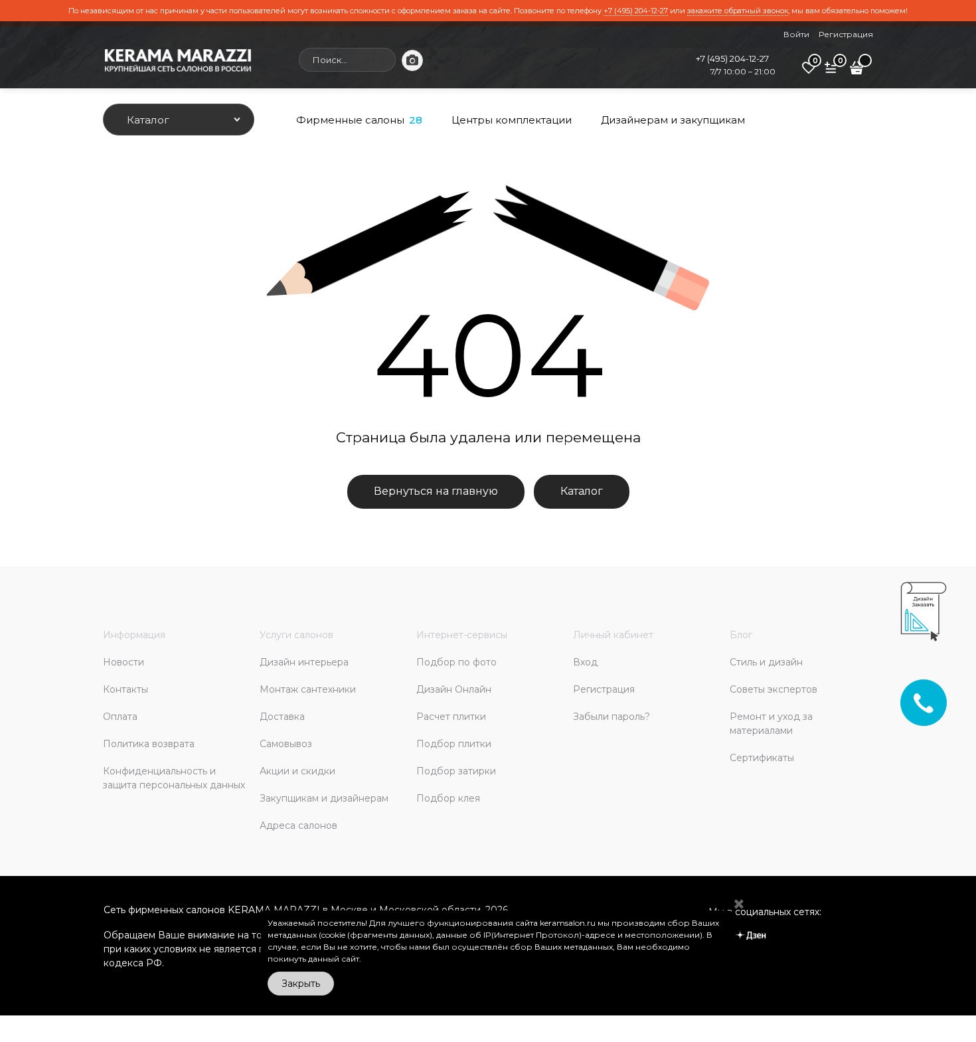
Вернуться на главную (436, 491)
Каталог (581, 491)
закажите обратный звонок (737, 10)
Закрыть (301, 984)
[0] (808, 72)
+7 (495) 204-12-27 (636, 10)
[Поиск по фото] (412, 60)
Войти (796, 34)
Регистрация (846, 34)
